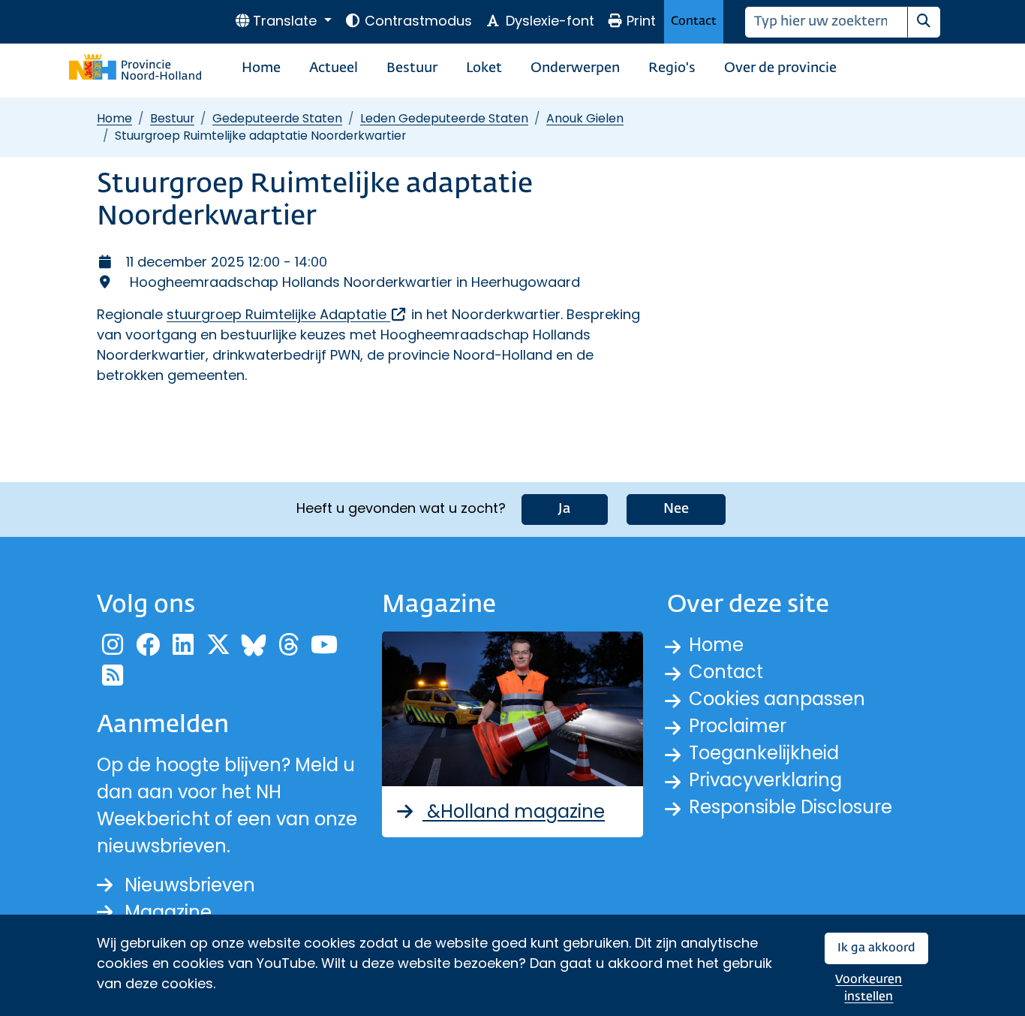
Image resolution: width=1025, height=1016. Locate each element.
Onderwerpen (575, 68)
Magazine (168, 912)
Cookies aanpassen (777, 698)
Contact (694, 21)
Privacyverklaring (765, 779)
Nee (676, 509)
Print (641, 20)
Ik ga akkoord (876, 948)
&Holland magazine (513, 811)
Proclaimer (737, 725)
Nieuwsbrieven (190, 885)
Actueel (333, 68)
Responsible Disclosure (790, 806)
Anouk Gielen (585, 118)
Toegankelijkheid (764, 752)
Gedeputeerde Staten (277, 118)
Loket (484, 68)
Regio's (672, 68)
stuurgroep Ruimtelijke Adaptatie (287, 314)
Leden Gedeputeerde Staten (444, 118)
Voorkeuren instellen (868, 988)
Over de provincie (780, 68)
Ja (564, 509)
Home (261, 68)
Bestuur (411, 68)
